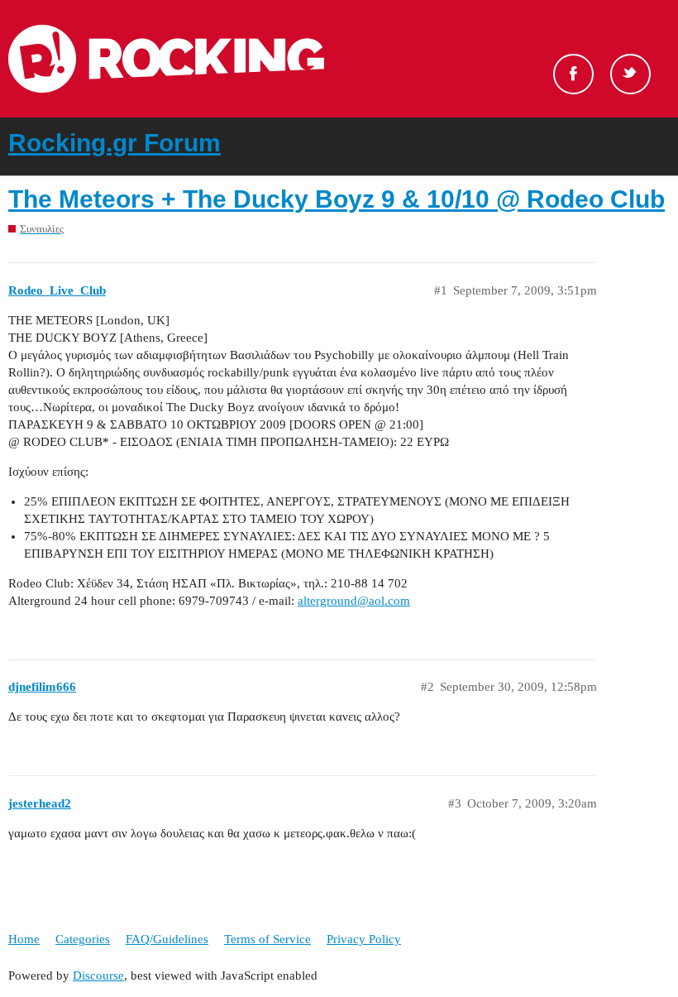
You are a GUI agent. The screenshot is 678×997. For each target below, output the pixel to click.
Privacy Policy (364, 939)
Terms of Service (267, 939)
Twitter (630, 74)
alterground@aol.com (354, 600)
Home (24, 939)
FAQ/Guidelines (167, 939)
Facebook (573, 74)
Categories (82, 939)
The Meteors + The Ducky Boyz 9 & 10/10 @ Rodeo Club (336, 199)
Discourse (98, 975)
